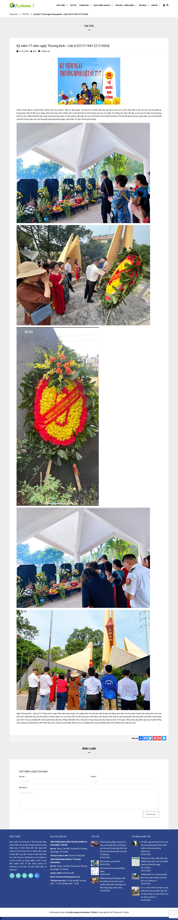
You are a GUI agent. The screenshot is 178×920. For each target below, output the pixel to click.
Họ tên (22, 776)
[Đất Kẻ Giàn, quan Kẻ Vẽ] (95, 863)
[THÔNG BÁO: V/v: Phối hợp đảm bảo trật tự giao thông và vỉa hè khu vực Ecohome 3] (136, 876)
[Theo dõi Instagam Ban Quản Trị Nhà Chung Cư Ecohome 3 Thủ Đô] (24, 875)
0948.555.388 (68, 873)
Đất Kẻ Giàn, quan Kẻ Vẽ (110, 861)
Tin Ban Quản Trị (141, 836)
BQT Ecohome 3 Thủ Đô (119, 912)
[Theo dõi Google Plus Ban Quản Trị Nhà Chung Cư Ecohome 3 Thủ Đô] (18, 875)
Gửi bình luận (151, 814)
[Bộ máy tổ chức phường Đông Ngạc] (95, 871)
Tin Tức (95, 836)
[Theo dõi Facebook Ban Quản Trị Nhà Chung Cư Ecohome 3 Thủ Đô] (12, 875)
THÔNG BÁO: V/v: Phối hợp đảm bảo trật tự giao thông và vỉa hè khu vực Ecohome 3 (154, 877)
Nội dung (23, 787)
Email (94, 776)
